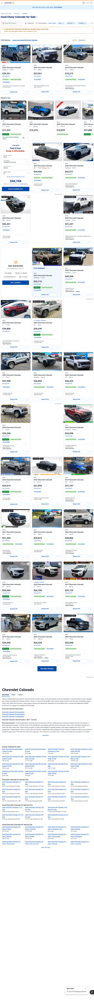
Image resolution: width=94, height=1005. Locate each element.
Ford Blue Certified (39, 582)
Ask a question (16, 282)
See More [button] (46, 735)
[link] (6, 82)
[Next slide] (90, 121)
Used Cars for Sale (6, 13)
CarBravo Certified (40, 320)
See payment (6, 76)
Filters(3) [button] (31, 23)
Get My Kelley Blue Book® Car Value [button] (16, 176)
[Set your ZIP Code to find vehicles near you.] (37, 17)
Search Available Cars (15, 189)
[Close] (85, 988)
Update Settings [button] (24, 184)
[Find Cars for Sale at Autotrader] (9, 2)
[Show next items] (90, 23)
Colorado (24, 13)
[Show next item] (58, 256)
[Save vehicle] (28, 46)
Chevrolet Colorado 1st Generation (13, 716)
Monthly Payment (7, 155)
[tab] (5, 694)
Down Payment (7, 166)
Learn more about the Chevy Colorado (24, 40)
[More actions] (27, 91)
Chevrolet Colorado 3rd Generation (13, 712)
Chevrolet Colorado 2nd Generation (13, 714)
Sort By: (75, 40)
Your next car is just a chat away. (47, 7)
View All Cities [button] (45, 847)
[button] (83, 3)
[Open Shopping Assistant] (92, 992)
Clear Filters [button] (52, 23)
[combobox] (12, 23)
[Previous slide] (3, 121)
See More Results (47, 669)
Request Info (14, 92)
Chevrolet (16, 13)
